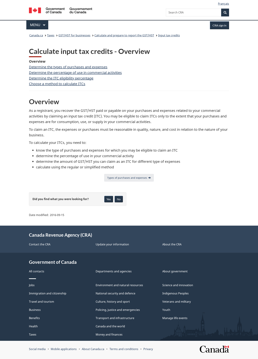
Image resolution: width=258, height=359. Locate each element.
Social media (37, 349)
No (119, 199)
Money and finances (109, 334)
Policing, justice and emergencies (118, 310)
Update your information (112, 244)
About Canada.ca (93, 349)
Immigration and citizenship (47, 293)
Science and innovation (177, 285)
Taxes (50, 35)
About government (175, 271)
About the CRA (171, 244)
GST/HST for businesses (74, 35)
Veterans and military (176, 302)
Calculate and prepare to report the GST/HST (124, 35)
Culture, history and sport (113, 302)
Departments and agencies (114, 271)
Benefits (34, 318)
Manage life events (174, 318)
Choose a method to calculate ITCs (57, 83)
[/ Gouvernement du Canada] (60, 11)
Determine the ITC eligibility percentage (61, 78)
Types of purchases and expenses (127, 177)
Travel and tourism (41, 302)
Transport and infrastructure (115, 318)
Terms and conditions (124, 349)
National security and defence (115, 293)
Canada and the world (110, 326)
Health (33, 326)
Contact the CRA (39, 244)
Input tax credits (169, 35)
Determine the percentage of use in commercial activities (75, 72)
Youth (166, 310)
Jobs (32, 285)
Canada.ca (36, 35)
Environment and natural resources (119, 285)
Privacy (148, 349)
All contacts (36, 271)
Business (35, 310)
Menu (35, 24)
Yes (109, 199)
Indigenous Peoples (175, 293)
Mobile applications (64, 349)
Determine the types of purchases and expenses (68, 67)
